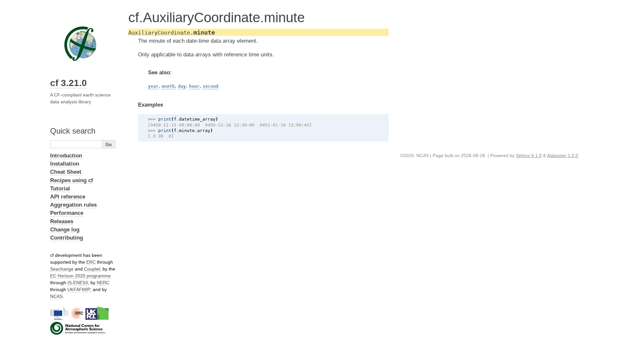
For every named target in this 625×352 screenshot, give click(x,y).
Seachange (62, 268)
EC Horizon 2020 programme (80, 275)
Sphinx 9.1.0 (529, 155)
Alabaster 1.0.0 (562, 155)
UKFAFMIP (78, 289)
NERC (103, 282)
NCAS (56, 296)
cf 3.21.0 (68, 83)
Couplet (92, 268)
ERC (91, 262)
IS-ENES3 (77, 282)
